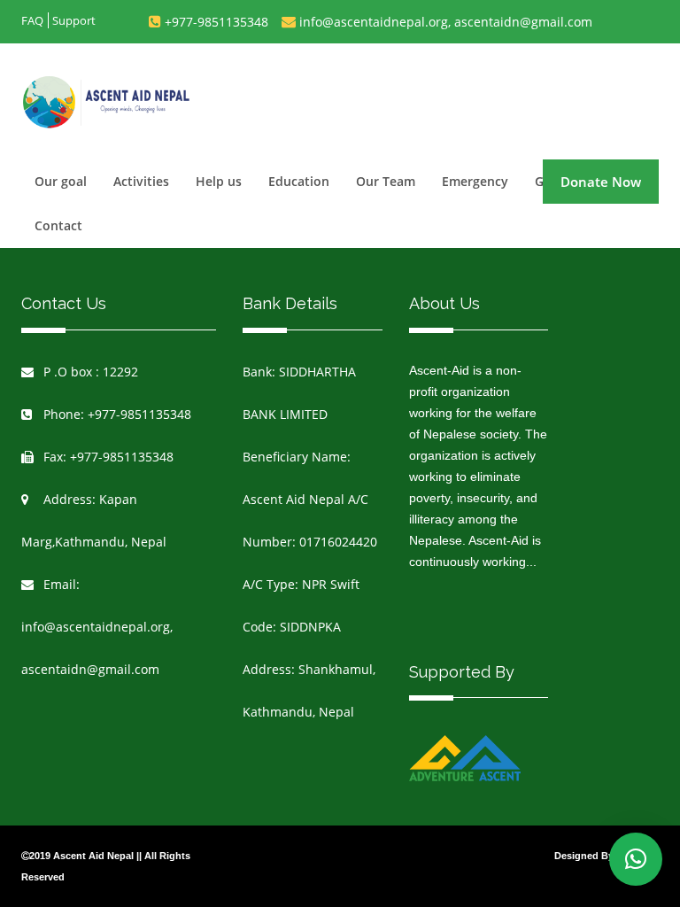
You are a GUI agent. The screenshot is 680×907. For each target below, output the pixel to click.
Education (298, 181)
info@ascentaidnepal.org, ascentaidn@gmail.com (445, 21)
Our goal (61, 181)
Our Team (385, 181)
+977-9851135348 (216, 21)
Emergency (475, 181)
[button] (635, 859)
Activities (141, 181)
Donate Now (600, 181)
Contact (58, 225)
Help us (219, 181)
